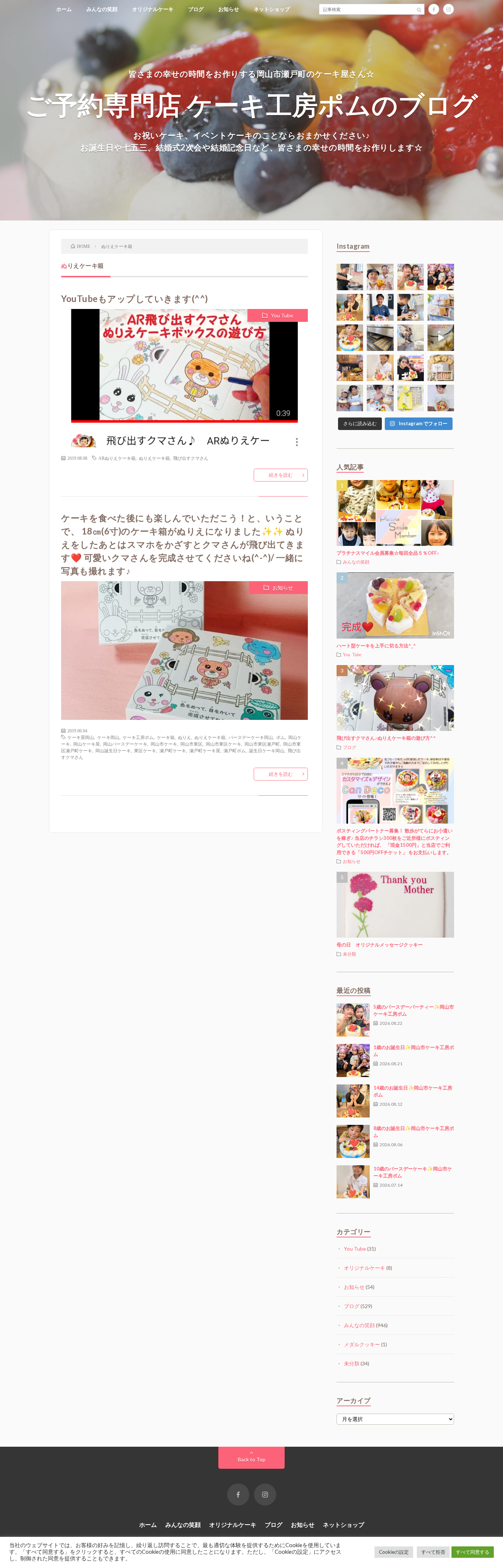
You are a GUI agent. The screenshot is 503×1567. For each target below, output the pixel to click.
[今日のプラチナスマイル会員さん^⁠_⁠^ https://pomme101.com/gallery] (350, 337)
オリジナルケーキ (152, 9)
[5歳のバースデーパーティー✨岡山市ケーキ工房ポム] (353, 1020)
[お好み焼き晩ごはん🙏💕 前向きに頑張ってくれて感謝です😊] (350, 368)
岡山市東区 (191, 744)
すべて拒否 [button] (433, 1552)
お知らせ (228, 9)
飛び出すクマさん (190, 458)
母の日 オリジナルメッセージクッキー (380, 945)
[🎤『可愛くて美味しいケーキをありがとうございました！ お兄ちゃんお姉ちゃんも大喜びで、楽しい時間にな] (441, 277)
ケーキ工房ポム (138, 737)
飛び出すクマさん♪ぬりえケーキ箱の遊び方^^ (386, 738)
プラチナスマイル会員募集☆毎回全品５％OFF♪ (388, 553)
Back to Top (251, 1459)
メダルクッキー (362, 1344)
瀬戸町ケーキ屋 (204, 750)
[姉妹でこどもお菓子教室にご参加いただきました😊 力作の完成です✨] (350, 398)
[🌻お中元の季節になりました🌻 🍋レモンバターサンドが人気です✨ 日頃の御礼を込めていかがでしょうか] (410, 398)
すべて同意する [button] (472, 1552)
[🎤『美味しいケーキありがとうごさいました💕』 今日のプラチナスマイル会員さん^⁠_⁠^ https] (410, 277)
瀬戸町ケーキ (172, 750)
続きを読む (281, 475)
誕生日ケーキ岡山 (266, 750)
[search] (419, 9)
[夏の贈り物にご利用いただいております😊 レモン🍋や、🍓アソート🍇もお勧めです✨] (441, 307)
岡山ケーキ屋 (86, 744)
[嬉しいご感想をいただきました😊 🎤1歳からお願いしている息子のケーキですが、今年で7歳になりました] (441, 398)
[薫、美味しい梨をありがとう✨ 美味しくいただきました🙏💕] (380, 277)
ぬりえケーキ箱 (154, 458)
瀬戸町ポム (235, 750)
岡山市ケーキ (164, 744)
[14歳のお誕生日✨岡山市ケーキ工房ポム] (353, 1100)
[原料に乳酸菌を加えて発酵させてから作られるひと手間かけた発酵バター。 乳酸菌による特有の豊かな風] (441, 337)
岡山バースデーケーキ (125, 744)
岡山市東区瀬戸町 (262, 744)
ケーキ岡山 (108, 737)
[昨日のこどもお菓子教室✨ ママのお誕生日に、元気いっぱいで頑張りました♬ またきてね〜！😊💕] (410, 337)
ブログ (196, 9)
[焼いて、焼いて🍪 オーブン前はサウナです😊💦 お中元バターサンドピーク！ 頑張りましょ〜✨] (380, 337)
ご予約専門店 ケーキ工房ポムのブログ (251, 104)
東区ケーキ (145, 750)
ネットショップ (272, 9)
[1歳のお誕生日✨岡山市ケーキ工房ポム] (353, 1060)
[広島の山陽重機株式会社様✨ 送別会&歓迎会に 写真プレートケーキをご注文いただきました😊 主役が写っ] (380, 307)
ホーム (64, 9)
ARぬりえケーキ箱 (117, 458)
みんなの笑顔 (102, 9)
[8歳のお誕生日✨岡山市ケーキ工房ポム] (353, 1141)
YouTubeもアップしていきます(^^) (134, 298)
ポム (280, 737)
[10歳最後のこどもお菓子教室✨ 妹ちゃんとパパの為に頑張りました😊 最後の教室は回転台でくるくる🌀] (410, 307)
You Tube (282, 315)
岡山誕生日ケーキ (113, 750)
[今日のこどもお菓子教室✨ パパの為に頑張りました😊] (380, 398)
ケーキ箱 (166, 737)
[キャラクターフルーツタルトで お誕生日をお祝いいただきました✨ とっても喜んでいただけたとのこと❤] (410, 368)
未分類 (349, 954)
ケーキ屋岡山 (80, 737)
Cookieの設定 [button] (394, 1552)
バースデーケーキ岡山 (251, 737)
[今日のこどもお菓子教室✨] (350, 277)
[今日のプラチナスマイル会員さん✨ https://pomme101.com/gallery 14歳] (350, 307)
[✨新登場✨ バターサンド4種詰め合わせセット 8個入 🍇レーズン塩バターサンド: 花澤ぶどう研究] (441, 368)
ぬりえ (184, 737)
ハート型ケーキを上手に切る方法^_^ (376, 646)
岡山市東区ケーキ (223, 744)
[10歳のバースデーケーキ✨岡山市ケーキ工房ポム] (353, 1181)
